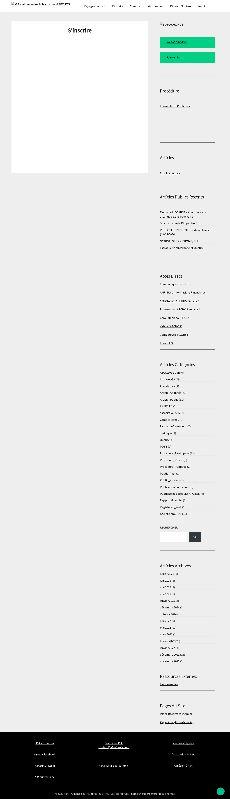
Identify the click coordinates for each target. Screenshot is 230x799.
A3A (195, 537)
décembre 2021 (170, 654)
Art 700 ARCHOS (176, 42)
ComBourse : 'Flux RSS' (174, 334)
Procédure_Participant (174, 453)
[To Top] (221, 791)
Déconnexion (155, 6)
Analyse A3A (167, 379)
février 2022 (167, 641)
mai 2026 (165, 587)
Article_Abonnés (170, 392)
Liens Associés (169, 684)
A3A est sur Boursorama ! (114, 765)
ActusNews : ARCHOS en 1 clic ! (179, 301)
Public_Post (168, 473)
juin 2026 (165, 580)
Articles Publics (170, 173)
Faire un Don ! (175, 57)
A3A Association (170, 372)
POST (163, 446)
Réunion (202, 6)
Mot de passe (49, 110)
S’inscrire (117, 6)
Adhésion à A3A (183, 765)
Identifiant (48, 41)
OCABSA (165, 440)
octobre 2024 (168, 614)
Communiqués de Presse (175, 284)
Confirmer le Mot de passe (58, 128)
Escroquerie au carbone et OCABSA (182, 248)
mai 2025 (165, 594)
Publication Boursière (174, 487)
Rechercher (169, 527)
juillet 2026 (167, 573)
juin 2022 (165, 621)
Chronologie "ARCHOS (174, 318)
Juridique (166, 433)
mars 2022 (166, 634)
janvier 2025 (167, 600)
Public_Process (170, 480)
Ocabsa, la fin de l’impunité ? (178, 223)
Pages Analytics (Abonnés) (176, 722)
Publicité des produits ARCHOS (180, 493)
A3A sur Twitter (45, 743)
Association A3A (170, 413)
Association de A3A (183, 754)
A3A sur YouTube (45, 777)
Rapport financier (171, 500)
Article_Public (169, 399)
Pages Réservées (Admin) (176, 714)
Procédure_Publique (173, 466)
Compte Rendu (169, 419)
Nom (42, 76)
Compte (135, 6)
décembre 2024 (170, 607)
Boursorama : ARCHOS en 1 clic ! (180, 309)
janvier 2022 (167, 648)
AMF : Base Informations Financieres (183, 292)
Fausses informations (173, 426)
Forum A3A (167, 343)
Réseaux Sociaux (180, 6)
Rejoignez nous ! (94, 6)
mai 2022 (165, 627)
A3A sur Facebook (44, 754)
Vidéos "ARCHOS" (171, 326)
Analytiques (167, 386)
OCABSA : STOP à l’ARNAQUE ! (179, 241)
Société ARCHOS (170, 514)
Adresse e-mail (50, 93)
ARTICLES (166, 406)
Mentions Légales (183, 743)
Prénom (45, 58)
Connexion (100, 158)
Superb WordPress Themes (158, 793)
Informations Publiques (175, 106)
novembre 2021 (170, 661)
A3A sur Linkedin (45, 765)
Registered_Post (170, 507)
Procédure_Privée (171, 460)
